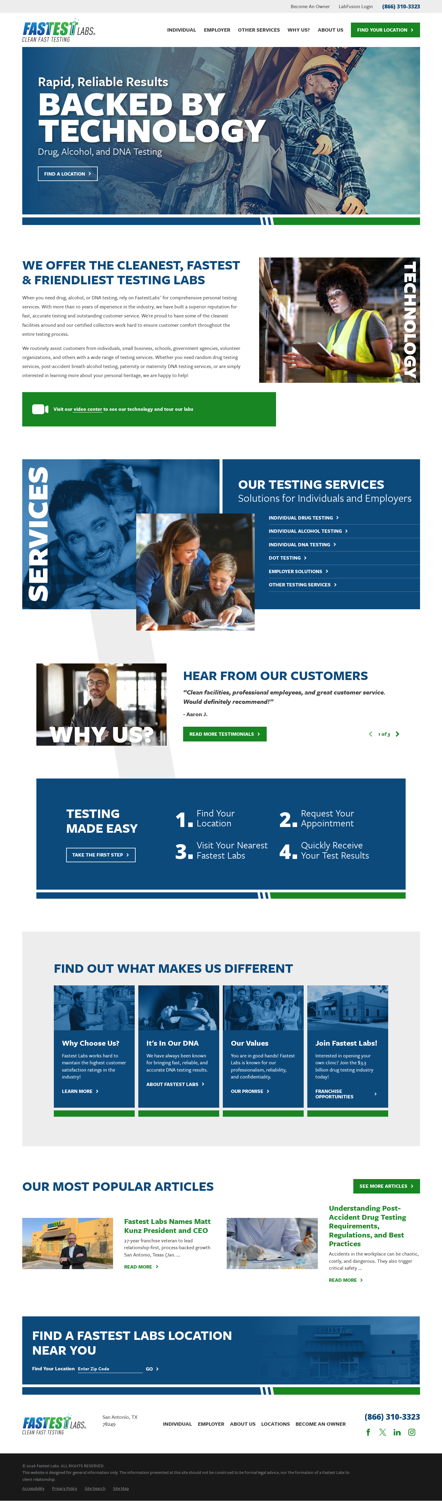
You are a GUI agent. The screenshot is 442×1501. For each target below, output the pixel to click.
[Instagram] (411, 1432)
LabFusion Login (356, 6)
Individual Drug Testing (301, 517)
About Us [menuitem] (330, 29)
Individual (177, 1424)
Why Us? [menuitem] (298, 29)
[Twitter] (382, 1432)
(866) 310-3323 (401, 6)
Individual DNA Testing (299, 544)
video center (88, 409)
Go (149, 1368)
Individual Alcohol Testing (305, 531)
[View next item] (397, 734)
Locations (275, 1424)
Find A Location (64, 173)
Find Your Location (382, 29)
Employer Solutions (295, 571)
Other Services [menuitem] (259, 29)
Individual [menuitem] (181, 29)
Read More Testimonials (221, 734)
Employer (211, 1424)
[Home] (58, 30)
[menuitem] (33, 1488)
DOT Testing (285, 557)
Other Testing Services (300, 584)
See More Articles (383, 1186)
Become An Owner (310, 6)
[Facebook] (368, 1432)
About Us (243, 1424)
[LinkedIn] (397, 1432)
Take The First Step (97, 854)
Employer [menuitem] (217, 29)
